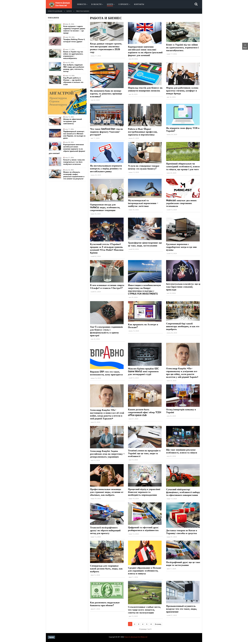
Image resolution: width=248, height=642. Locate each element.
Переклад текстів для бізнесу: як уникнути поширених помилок (145, 89)
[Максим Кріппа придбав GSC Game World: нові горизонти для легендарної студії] (145, 354)
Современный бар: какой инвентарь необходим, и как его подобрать (182, 326)
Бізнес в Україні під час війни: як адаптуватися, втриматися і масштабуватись (182, 47)
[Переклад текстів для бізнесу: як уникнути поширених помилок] (145, 74)
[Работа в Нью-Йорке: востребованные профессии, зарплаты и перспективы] (145, 115)
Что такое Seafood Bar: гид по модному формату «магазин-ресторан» (106, 132)
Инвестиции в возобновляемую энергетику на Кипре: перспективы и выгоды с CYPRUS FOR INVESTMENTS (144, 289)
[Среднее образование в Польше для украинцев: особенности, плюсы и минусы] (145, 553)
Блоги (69, 11)
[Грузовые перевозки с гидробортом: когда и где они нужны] (183, 229)
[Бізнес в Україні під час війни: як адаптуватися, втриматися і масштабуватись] (183, 32)
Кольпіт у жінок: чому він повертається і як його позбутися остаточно (74, 162)
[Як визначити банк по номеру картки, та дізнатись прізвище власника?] (107, 75)
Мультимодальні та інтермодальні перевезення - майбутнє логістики (143, 203)
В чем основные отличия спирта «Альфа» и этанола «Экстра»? (107, 286)
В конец (158, 624)
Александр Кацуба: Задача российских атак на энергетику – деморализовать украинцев (107, 454)
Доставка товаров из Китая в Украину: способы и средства (181, 532)
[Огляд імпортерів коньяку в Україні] (183, 395)
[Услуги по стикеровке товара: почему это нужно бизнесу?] (145, 152)
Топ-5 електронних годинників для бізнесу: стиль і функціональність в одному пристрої (106, 331)
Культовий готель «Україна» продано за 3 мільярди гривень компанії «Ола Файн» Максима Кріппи (106, 248)
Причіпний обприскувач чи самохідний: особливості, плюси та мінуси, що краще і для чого (183, 166)
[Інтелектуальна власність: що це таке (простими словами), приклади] (183, 270)
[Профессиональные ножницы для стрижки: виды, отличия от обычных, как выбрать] (107, 475)
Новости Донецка (55, 11)
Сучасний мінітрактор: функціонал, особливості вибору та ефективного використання (183, 492)
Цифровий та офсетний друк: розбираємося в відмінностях (143, 529)
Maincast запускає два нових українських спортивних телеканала (181, 203)
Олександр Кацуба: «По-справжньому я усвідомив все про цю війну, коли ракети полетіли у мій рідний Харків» (182, 372)
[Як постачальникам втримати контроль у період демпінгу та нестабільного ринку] (107, 152)
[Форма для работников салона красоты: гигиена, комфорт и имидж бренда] (183, 74)
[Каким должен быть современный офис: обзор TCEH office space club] (145, 395)
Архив (51, 637)
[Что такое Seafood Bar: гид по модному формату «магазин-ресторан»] (107, 115)
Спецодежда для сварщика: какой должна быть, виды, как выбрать (106, 568)
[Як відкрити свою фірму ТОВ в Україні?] (183, 114)
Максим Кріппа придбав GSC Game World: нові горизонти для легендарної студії (143, 371)
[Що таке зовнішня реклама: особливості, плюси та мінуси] (183, 436)
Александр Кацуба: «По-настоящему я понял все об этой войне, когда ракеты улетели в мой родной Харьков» (107, 414)
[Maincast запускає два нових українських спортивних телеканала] (183, 188)
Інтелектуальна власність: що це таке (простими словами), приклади (183, 286)
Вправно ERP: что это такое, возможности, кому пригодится (106, 373)
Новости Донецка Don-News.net (135, 637)
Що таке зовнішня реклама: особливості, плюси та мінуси (181, 451)
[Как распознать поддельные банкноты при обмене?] (107, 590)
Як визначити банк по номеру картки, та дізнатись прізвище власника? (106, 93)
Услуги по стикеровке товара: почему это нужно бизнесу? (143, 167)
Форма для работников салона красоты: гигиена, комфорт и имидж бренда (182, 90)
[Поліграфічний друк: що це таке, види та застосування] (183, 550)
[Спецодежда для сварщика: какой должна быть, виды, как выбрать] (107, 552)
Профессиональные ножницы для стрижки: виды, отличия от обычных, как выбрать (106, 492)
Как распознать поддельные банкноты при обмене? (105, 604)
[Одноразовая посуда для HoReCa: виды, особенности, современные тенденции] (107, 190)
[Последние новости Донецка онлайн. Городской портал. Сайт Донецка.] (59, 6)
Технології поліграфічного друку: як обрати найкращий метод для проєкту (105, 530)
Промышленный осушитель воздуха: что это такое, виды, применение (181, 609)
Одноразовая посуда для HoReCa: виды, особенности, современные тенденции (105, 207)
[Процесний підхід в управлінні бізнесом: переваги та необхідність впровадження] (145, 475)
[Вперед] (151, 624)
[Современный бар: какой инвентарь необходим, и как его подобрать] (183, 311)
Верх (245, 48)
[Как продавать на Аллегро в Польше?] (145, 311)
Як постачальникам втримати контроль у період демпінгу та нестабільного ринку (106, 168)
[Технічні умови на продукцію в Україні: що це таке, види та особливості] (145, 437)
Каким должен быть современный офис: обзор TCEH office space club (144, 412)
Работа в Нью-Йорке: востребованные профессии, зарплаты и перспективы (142, 132)
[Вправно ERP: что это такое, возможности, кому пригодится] (107, 356)
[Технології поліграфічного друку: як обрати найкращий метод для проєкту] (107, 513)
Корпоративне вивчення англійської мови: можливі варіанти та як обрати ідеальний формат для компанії (67, 149)
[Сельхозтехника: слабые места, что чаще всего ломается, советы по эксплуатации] (145, 592)
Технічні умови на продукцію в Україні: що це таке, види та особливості (144, 453)
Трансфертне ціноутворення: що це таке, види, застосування (145, 244)
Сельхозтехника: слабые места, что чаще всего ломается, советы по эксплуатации (144, 609)
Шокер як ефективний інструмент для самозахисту (72, 121)
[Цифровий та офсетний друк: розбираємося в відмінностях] (145, 513)
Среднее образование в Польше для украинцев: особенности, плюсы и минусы (144, 570)
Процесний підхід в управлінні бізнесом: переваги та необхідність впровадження (144, 492)
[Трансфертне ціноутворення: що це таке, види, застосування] (145, 229)
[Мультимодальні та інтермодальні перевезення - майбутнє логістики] (145, 188)
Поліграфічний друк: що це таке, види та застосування (183, 564)
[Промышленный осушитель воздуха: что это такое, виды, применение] (183, 592)
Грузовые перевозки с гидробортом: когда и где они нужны (181, 247)
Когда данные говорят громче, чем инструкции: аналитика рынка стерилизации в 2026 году (106, 48)
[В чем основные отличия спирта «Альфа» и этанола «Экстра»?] (107, 271)
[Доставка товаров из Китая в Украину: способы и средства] (183, 515)
